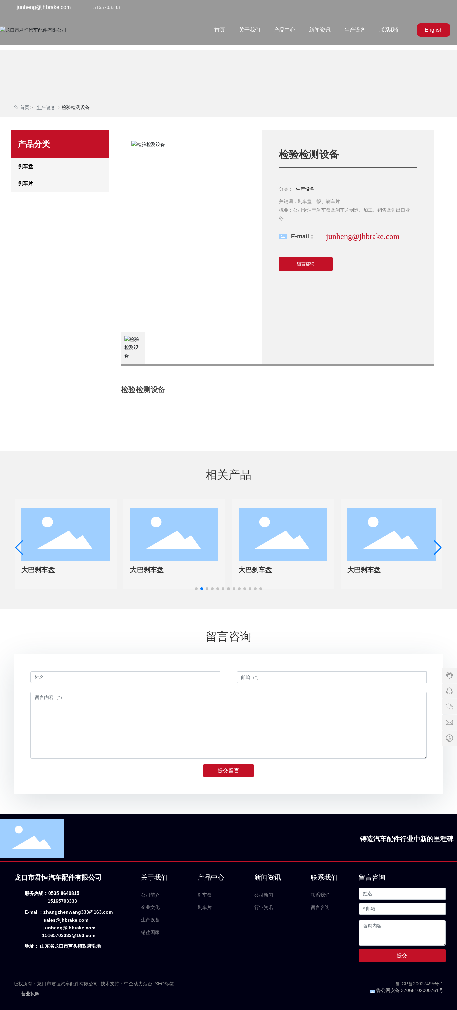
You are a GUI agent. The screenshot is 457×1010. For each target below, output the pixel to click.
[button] (196, 588)
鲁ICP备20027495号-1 (419, 983)
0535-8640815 (63, 893)
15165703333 (105, 7)
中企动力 (133, 983)
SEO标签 (164, 983)
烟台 (147, 983)
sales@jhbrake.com (65, 920)
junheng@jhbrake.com (44, 7)
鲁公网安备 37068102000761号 (409, 990)
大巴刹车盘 (38, 569)
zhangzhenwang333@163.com (78, 912)
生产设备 (45, 107)
